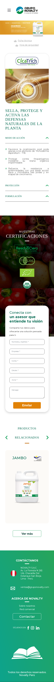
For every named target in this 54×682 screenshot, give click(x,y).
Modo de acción (15, 138)
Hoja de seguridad (29, 45)
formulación (13, 196)
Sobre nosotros (27, 606)
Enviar (27, 405)
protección (12, 185)
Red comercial (27, 609)
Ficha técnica (25, 40)
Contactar (27, 616)
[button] (6, 437)
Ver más (27, 533)
